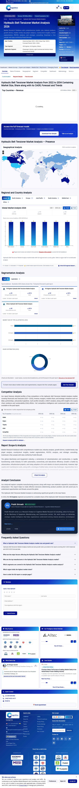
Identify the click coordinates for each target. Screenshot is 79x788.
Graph (67, 208)
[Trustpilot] (31, 654)
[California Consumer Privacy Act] (15, 647)
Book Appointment (56, 67)
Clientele (25, 729)
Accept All (72, 781)
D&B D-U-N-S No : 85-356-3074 (65, 1)
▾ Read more (29, 55)
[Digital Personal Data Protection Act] (20, 647)
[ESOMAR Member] (7, 635)
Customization (6, 76)
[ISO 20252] (23, 642)
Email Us (7, 701)
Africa (6, 202)
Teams (25, 724)
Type (5, 279)
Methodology (62, 71)
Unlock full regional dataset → (68, 265)
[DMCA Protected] (18, 654)
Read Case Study (46, 678)
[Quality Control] (5, 647)
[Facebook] (53, 738)
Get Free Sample (68, 385)
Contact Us (9, 720)
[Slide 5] (46, 641)
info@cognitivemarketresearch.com (38, 3)
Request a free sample (45, 252)
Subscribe (69, 730)
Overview (4, 71)
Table (74, 208)
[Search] (61, 7)
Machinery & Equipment (15, 19)
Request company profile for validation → (14, 440)
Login (66, 7)
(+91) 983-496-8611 (11, 725)
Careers (25, 726)
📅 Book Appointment (39, 705)
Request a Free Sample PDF (66, 378)
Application (15, 279)
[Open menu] (71, 7)
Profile (16, 529)
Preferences (52, 781)
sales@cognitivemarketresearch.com (15, 733)
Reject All (62, 781)
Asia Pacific (40, 198)
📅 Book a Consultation (63, 59)
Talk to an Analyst (67, 133)
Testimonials (26, 734)
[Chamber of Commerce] (12, 654)
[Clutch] (24, 654)
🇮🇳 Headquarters (11, 736)
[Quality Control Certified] (43, 768)
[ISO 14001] (30, 642)
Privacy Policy (23, 785)
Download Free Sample (49, 133)
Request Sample (17, 76)
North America (17, 198)
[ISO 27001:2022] (11, 642)
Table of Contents (15, 71)
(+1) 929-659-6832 (10, 696)
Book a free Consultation (66, 529)
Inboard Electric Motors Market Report (14, 676)
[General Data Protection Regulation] (10, 647)
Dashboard (53, 71)
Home (5, 19)
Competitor (44, 71)
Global (6, 198)
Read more (8, 524)
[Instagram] (57, 738)
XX (15, 212)
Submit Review (10, 613)
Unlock (36, 298)
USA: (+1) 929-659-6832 (14, 1)
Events (25, 736)
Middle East (66, 198)
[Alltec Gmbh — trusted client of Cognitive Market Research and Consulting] (50, 635)
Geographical (26, 71)
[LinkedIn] (61, 738)
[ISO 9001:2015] (5, 642)
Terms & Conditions (42, 719)
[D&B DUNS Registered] (58, 757)
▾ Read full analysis (39, 475)
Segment (35, 71)
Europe (29, 198)
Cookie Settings (41, 724)
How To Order (40, 731)
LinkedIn (8, 529)
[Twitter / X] (65, 738)
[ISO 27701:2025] (17, 642)
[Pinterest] (53, 742)
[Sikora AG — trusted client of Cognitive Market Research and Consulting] (67, 635)
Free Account (29, 76)
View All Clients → (58, 646)
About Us (25, 719)
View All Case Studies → (59, 687)
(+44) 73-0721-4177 (10, 698)
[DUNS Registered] (6, 654)
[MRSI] (16, 635)
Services (71, 71)
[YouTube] (69, 738)
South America (53, 198)
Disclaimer (39, 729)
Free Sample (46, 67)
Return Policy (40, 726)
